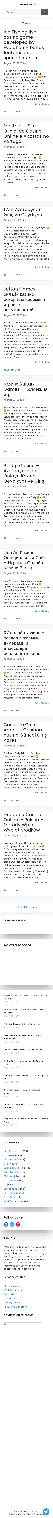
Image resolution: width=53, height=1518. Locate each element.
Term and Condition (15, 1306)
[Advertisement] (22, 965)
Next (34, 907)
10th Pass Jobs (12, 1151)
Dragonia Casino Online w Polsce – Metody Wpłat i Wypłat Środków (23, 822)
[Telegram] (46, 1511)
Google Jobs (11, 1180)
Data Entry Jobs (13, 1172)
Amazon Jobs (11, 1159)
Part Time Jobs (12, 1193)
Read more (41, 103)
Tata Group (10, 1197)
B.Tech (7, 1163)
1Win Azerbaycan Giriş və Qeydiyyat (24, 212)
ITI (5, 1184)
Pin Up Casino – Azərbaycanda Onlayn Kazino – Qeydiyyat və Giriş (24, 473)
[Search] (44, 12)
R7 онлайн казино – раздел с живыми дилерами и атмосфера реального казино (24, 643)
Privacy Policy (12, 1302)
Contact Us (10, 1298)
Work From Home (13, 1201)
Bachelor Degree (13, 1167)
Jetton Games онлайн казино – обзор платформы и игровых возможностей (24, 299)
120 (26, 907)
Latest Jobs (13, 111)
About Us (9, 1294)
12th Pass (9, 1155)
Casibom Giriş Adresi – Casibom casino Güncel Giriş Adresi (25, 732)
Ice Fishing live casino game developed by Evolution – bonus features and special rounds (24, 45)
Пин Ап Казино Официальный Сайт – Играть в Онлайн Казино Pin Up (25, 560)
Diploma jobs (11, 1176)
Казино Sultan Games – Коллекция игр (26, 389)
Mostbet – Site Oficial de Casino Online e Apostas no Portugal (26, 133)
